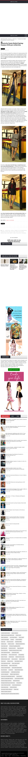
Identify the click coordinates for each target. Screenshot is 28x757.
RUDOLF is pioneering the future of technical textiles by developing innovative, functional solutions (15, 517)
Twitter (2, 754)
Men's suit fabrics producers (15, 725)
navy (20, 231)
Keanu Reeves (4, 650)
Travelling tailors (21, 723)
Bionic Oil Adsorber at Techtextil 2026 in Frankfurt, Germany (14, 267)
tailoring (24, 233)
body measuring (4, 687)
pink (5, 233)
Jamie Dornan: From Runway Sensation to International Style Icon (14, 455)
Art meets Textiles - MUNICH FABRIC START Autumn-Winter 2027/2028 (15, 448)
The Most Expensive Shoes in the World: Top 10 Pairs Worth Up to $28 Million (16, 427)
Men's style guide (4, 708)
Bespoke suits (24, 747)
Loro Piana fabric (13, 637)
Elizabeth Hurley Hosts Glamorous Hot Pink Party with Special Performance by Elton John (16, 531)
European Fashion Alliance (6, 689)
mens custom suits (13, 654)
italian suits (3, 643)
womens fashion (4, 231)
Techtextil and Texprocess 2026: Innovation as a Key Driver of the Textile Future (16, 601)
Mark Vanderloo (4, 637)
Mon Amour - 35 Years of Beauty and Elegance (15, 496)
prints (11, 233)
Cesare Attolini (19, 639)
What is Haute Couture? (6, 691)
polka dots (18, 233)
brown (2, 233)
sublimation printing (15, 672)
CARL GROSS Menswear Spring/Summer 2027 (15, 482)
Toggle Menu (14, 1)
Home (2, 755)
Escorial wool (4, 669)
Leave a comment (10, 220)
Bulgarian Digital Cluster (13, 754)
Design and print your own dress (8, 682)
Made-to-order (12, 739)
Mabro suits (21, 659)
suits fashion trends (19, 678)
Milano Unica (10, 661)
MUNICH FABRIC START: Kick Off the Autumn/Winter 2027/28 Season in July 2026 (15, 469)
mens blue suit (4, 646)
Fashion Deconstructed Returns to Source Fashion (16, 475)
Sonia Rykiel (7, 230)
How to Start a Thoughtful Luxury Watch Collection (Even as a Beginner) (16, 420)
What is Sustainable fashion (7, 678)
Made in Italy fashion (14, 674)
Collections (14, 38)
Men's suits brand (13, 665)
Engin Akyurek (20, 648)
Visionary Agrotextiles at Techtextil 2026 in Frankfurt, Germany (23, 267)
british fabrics (4, 654)
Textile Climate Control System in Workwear (15, 509)
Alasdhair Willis (18, 641)
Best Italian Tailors (18, 661)
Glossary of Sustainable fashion (8, 676)
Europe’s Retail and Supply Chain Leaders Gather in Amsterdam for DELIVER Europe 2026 (16, 489)
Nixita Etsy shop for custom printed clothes (10, 693)
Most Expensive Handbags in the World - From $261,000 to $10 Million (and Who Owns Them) (15, 434)
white (17, 231)
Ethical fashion (16, 680)
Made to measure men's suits (15, 650)
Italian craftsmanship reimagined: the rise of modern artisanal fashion (15, 608)
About (6, 755)
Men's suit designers (5, 724)
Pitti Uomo (3, 661)
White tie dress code (5, 659)
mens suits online (15, 663)
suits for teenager (5, 639)
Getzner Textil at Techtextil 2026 (5, 265)
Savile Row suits (15, 652)
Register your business (14, 369)
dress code (21, 637)
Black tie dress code (20, 656)
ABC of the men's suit (19, 739)
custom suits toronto (5, 633)
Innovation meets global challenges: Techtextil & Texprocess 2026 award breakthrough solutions (16, 580)
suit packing (21, 654)
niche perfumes (13, 687)
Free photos (19, 682)
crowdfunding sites (5, 672)
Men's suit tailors (13, 723)
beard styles (19, 676)
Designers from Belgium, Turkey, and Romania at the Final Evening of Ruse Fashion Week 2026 (16, 573)
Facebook (22, 753)
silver (8, 233)
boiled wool (11, 656)
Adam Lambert (15, 633)
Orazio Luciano (10, 641)
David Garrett (4, 648)
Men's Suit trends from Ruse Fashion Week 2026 (16, 503)
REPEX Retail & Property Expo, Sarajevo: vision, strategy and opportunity (16, 594)
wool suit (3, 641)
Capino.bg (16, 689)
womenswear (23, 230)
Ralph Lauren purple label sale (7, 635)
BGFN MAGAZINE (4, 38)
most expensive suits (5, 663)
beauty (12, 639)
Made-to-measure (4, 739)
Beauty (9, 38)
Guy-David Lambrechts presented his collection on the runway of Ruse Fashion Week (16, 552)
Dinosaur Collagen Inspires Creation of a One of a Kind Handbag (16, 462)
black (22, 231)
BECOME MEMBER (13, 237)
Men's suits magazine (20, 708)
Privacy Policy (23, 755)
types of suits (4, 656)
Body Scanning (4, 665)
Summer (16, 230)
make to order (11, 643)
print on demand (4, 674)
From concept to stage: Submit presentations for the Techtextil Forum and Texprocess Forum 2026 (16, 615)
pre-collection (12, 231)
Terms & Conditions (15, 755)
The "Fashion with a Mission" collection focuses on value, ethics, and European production (16, 559)
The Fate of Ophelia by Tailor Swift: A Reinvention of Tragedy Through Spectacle (16, 622)
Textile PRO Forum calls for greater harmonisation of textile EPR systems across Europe (16, 441)
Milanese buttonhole (20, 643)
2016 (19, 230)
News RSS (6, 754)
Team (10, 755)
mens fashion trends (5, 652)
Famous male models (5, 667)
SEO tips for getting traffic (14, 646)
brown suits (18, 635)
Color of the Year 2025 (5, 685)
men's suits (11, 706)
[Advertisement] (14, 18)
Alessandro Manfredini (16, 667)
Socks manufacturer (16, 685)
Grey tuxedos (14, 659)
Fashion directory (12, 708)
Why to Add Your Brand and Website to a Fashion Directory (16, 587)
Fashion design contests (6, 680)
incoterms (11, 669)
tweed (14, 233)
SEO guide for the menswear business (14, 743)
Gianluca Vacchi (12, 648)
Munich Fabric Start (19, 669)
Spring (12, 230)
